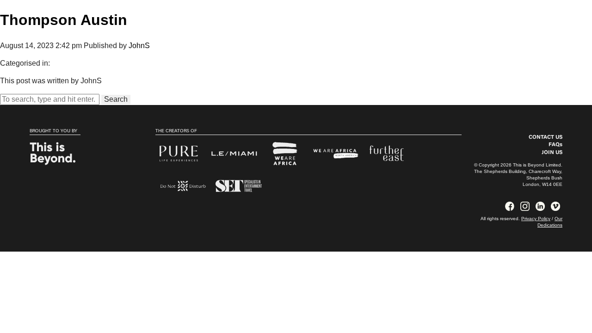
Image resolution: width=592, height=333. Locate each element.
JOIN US (552, 152)
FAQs (555, 145)
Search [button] (116, 99)
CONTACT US (545, 137)
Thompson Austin (63, 20)
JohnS (139, 45)
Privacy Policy (535, 218)
